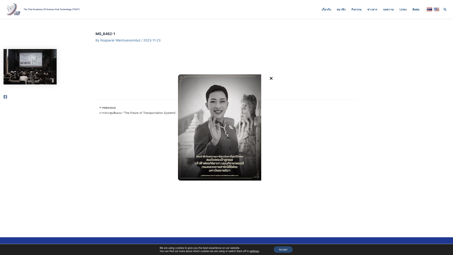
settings (254, 251)
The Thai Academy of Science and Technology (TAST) (52, 9)
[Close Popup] (271, 78)
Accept (283, 249)
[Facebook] (5, 97)
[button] (445, 9)
